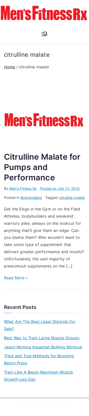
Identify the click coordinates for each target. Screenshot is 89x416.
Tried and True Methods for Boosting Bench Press (39, 359)
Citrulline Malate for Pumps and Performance (42, 167)
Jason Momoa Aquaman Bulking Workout (43, 346)
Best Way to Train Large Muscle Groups (41, 337)
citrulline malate (72, 197)
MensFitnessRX (59, 407)
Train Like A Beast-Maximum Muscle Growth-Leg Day (38, 376)
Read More (14, 277)
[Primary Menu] (44, 34)
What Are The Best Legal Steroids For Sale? (40, 325)
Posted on (60, 188)
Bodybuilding (31, 197)
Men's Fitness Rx (23, 188)
